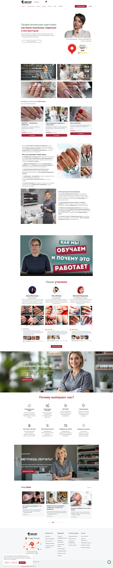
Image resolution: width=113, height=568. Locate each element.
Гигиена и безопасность (84, 539)
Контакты (61, 6)
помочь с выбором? (31, 41)
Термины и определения (60, 541)
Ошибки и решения (75, 512)
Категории (36, 2)
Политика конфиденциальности (62, 537)
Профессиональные (73, 536)
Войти (90, 6)
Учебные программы (81, 6)
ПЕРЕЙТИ (38, 75)
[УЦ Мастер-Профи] (26, 2)
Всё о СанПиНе (84, 536)
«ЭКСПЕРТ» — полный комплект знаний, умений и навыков (55, 124)
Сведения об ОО (30, 6)
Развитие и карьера (85, 547)
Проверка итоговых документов (49, 546)
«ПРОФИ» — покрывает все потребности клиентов (78, 124)
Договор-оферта (61, 548)
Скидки (38, 6)
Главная (23, 6)
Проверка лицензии (49, 543)
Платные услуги (48, 541)
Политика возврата (62, 551)
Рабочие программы (49, 538)
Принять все (22, 562)
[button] (54, 137)
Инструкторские (72, 538)
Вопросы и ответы (62, 553)
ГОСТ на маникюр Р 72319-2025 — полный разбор (32, 506)
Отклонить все (14, 562)
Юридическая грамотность (28, 512)
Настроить (7, 562)
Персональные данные (61, 545)
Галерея (50, 6)
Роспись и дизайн (72, 545)
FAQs (55, 6)
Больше (88, 487)
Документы (48, 536)
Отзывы (44, 6)
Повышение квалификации (72, 541)
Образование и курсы (51, 515)
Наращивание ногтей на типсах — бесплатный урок (55, 510)
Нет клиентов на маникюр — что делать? (79, 506)
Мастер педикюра (27, 123)
